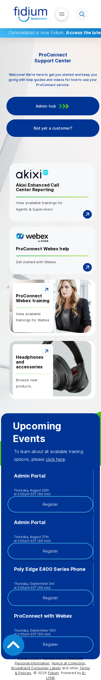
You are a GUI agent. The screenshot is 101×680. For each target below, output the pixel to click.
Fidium (53, 673)
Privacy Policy (29, 658)
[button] (62, 14)
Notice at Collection (68, 663)
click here (55, 459)
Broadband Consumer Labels (36, 668)
